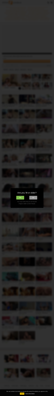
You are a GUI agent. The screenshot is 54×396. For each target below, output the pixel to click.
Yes (20, 197)
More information (30, 393)
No (33, 197)
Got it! (22, 393)
